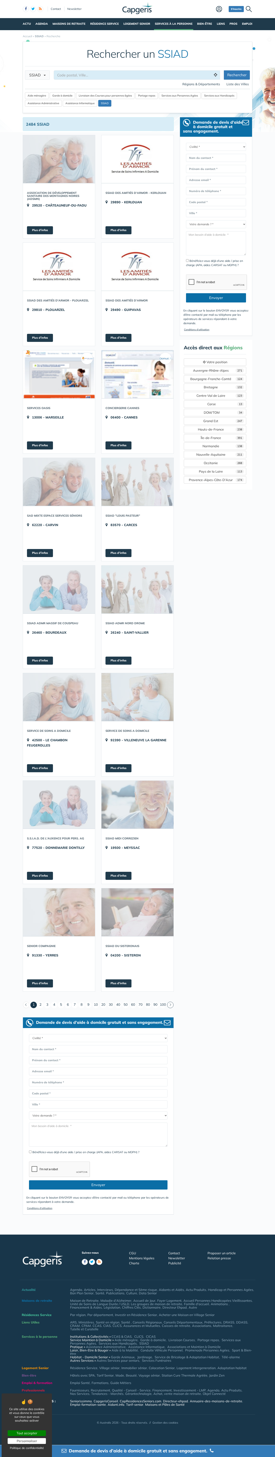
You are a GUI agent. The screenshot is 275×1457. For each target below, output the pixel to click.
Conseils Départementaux (183, 1322)
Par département (100, 1315)
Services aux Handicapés (219, 95)
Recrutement (100, 1390)
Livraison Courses (182, 1340)
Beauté (131, 1375)
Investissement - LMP (190, 1390)
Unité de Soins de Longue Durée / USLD (99, 1304)
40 (118, 1004)
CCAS (97, 1326)
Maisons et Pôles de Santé (165, 1405)
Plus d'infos (40, 230)
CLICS (117, 1326)
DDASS (241, 1322)
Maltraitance (222, 1326)
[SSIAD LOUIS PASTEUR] (137, 482)
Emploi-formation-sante (88, 1405)
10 (96, 1004)
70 (141, 1004)
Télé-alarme (231, 1357)
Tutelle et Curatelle (84, 1329)
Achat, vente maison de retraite (177, 1394)
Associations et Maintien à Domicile (194, 1347)
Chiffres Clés (131, 1307)
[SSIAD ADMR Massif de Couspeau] (59, 589)
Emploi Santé (80, 1383)
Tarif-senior (134, 1405)
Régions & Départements (201, 84)
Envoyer (98, 1184)
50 (126, 1004)
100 (163, 1004)
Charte (134, 1263)
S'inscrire (236, 8)
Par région (78, 1315)
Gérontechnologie (138, 1394)
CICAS (151, 1337)
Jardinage (144, 1357)
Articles (89, 1290)
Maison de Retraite (84, 1301)
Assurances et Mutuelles (141, 1326)
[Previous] (26, 1005)
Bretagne (223, 387)
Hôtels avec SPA (82, 1375)
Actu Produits (196, 1290)
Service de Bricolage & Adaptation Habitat (187, 1357)
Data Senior (148, 1293)
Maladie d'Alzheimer (115, 1301)
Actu (27, 24)
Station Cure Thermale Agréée (184, 1375)
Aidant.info (116, 1405)
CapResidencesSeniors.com (140, 1401)
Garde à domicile (62, 95)
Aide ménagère (37, 95)
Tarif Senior (105, 1375)
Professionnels (33, 1390)
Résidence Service (104, 24)
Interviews (105, 1290)
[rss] (40, 9)
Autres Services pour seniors (118, 1360)
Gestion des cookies (165, 1422)
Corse (224, 404)
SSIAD (36, 75)
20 (103, 1004)
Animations (220, 1304)
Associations (201, 1326)
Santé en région (107, 1322)
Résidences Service (37, 1314)
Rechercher (237, 75)
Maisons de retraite (69, 24)
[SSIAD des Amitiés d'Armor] (137, 267)
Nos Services (79, 1394)
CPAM (86, 1326)
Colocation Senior (162, 1368)
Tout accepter (27, 1433)
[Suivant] (170, 1005)
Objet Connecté (214, 1394)
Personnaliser (27, 1441)
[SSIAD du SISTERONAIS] (137, 912)
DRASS (228, 1322)
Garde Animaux (123, 1357)
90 (155, 1004)
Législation (112, 1307)
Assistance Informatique (80, 103)
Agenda (41, 24)
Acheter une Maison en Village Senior (187, 1315)
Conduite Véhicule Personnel (162, 1350)
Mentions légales (141, 1258)
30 (111, 1004)
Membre (221, 9)
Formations (100, 1383)
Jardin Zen (216, 1375)
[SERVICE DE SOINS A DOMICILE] (59, 697)
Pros (233, 24)
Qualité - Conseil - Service (131, 1390)
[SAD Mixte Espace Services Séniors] (59, 482)
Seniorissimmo (81, 1401)
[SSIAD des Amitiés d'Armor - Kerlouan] (137, 159)
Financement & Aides (86, 1307)
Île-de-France (221, 438)
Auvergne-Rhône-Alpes (217, 370)
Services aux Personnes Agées (179, 95)
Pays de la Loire (220, 471)
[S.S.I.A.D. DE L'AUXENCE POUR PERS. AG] (59, 805)
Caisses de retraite (176, 1326)
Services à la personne (173, 24)
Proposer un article (222, 1253)
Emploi (247, 24)
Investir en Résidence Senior (136, 1315)
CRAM (75, 1326)
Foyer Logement (169, 1301)
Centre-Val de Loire (219, 396)
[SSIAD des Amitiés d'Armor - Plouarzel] (59, 267)
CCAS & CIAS (122, 1337)
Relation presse (219, 1258)
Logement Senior (136, 24)
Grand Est (222, 421)
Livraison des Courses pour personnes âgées (105, 95)
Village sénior (109, 1368)
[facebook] (26, 9)
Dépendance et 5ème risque (136, 1290)
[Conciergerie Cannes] (137, 374)
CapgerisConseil (106, 1401)
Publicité (174, 1263)
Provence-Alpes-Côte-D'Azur (215, 480)
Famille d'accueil (196, 1304)
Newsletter (74, 9)
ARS (73, 1322)
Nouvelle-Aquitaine (219, 454)
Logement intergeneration (196, 1368)
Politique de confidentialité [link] (27, 1448)
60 (133, 1004)
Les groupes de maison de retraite (156, 1304)
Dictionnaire (152, 1307)
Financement (162, 1390)
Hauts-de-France (220, 429)
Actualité (29, 1289)
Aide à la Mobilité (125, 1350)
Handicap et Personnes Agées (230, 1290)
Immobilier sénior (134, 1368)
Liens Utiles (30, 1322)
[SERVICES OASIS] (59, 374)
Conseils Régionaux (147, 1322)
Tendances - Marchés (107, 1394)
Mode (120, 1375)
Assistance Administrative (43, 103)
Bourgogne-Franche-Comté (216, 379)
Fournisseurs (79, 1390)
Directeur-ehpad (175, 1401)
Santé (99, 1293)
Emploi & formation (37, 1382)
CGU (132, 1253)
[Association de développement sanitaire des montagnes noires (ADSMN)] (59, 159)
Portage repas (146, 95)
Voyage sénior (149, 1375)
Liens (221, 24)
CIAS (107, 1326)
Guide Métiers (120, 1383)
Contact (56, 9)
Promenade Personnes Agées (207, 1350)
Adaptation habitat (232, 1368)
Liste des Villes (237, 84)
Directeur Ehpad (174, 1307)
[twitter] (33, 9)
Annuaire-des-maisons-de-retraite (216, 1401)
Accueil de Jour (144, 1301)
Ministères (86, 1322)
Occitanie (223, 463)
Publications (115, 1293)
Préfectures (212, 1322)
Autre (193, 1307)
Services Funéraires (156, 1360)
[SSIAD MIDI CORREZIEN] (137, 805)
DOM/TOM (223, 412)
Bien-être (204, 24)
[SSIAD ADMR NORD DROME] (137, 589)
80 (148, 1004)
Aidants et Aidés (171, 1290)
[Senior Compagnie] (59, 912)
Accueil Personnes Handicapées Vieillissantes (217, 1301)
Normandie (222, 446)
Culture (131, 1293)
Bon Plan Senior (82, 1293)
